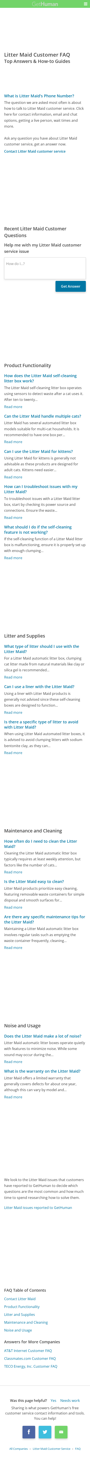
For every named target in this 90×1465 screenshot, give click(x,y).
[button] (85, 4)
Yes (53, 1400)
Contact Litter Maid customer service (35, 151)
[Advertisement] (45, 189)
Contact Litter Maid (20, 1298)
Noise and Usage (18, 1330)
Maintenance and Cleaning (26, 1322)
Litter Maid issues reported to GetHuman (38, 1207)
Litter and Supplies (19, 1314)
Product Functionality (22, 1306)
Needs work (70, 1400)
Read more (13, 406)
